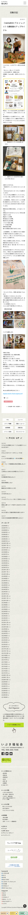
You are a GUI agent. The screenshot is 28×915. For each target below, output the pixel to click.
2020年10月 (4, 679)
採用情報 (7, 427)
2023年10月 (4, 600)
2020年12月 (4, 675)
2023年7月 (4, 607)
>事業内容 (4, 775)
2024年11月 (4, 571)
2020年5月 (4, 690)
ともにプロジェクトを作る (8, 810)
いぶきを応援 (5, 804)
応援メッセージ (20, 423)
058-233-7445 (12, 750)
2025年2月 (4, 565)
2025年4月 (4, 560)
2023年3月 (4, 615)
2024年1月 (4, 593)
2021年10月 (4, 653)
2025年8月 (4, 552)
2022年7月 (4, 633)
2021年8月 (4, 657)
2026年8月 (4, 525)
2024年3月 (4, 589)
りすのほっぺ (6, 885)
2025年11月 (4, 545)
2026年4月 (4, 534)
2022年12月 (4, 622)
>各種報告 (4, 783)
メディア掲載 (7, 423)
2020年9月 (4, 681)
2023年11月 (4, 598)
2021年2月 (4, 670)
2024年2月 (4, 591)
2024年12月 (4, 569)
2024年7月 (4, 580)
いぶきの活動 (5, 790)
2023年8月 (4, 604)
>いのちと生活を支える (7, 792)
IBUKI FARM (6, 879)
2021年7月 (4, 659)
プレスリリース (20, 431)
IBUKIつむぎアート (7, 901)
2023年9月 (4, 602)
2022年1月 (4, 646)
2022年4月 (4, 640)
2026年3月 (4, 536)
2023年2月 (4, 618)
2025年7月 (4, 554)
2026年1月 (4, 541)
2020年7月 (4, 686)
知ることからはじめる (7, 806)
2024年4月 (4, 587)
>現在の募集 (5, 817)
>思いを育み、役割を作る (8, 794)
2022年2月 (4, 644)
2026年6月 (4, 530)
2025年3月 (4, 563)
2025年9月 (4, 549)
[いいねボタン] (4, 398)
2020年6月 (4, 688)
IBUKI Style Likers (7, 888)
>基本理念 (4, 773)
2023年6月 (4, 609)
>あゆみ (4, 779)
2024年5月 (4, 585)
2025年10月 (4, 547)
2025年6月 (4, 556)
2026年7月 (4, 527)
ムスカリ (5, 903)
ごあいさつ (5, 785)
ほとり (4, 875)
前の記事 (9, 406)
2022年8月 (4, 631)
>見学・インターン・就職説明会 (9, 821)
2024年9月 (4, 576)
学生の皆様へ (5, 819)
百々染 (4, 877)
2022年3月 (4, 642)
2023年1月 (4, 620)
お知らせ (4, 826)
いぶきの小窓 (6, 873)
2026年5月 (4, 532)
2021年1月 (4, 673)
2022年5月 (4, 637)
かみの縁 (5, 883)
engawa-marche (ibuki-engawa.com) (13, 393)
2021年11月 (4, 651)
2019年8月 (4, 697)
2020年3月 (4, 695)
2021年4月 (4, 666)
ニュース (20, 419)
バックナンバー (6, 835)
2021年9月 (4, 655)
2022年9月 (4, 629)
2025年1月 (4, 567)
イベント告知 (7, 431)
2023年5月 (4, 611)
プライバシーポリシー (8, 833)
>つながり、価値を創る (7, 796)
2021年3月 (4, 668)
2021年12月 (4, 648)
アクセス (4, 828)
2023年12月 (4, 596)
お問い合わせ (5, 830)
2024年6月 (4, 582)
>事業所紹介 (5, 777)
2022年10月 (4, 626)
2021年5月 (4, 664)
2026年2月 (4, 539)
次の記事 (18, 406)
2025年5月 (4, 558)
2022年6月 (4, 635)
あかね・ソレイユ (7, 899)
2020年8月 (4, 684)
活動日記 (20, 427)
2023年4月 (4, 613)
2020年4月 (4, 692)
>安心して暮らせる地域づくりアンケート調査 (8, 799)
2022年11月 (4, 624)
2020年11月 (4, 677)
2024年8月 (4, 578)
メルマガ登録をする (14, 724)
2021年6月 (4, 662)
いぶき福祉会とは (6, 771)
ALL (8, 419)
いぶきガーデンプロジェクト (9, 881)
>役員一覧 (4, 781)
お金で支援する (5, 808)
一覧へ (14, 406)
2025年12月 (4, 543)
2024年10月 (4, 574)
